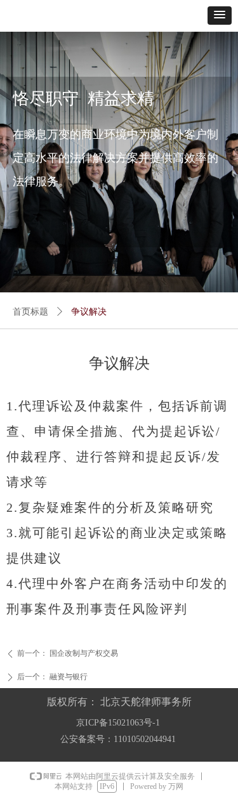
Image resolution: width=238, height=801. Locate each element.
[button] (220, 15)
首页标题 (30, 311)
